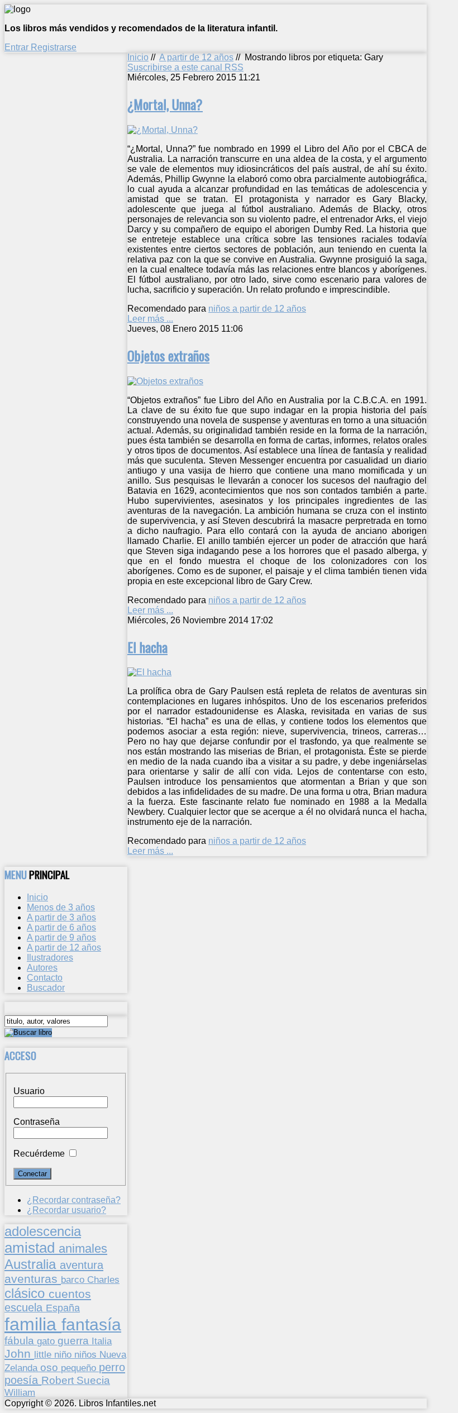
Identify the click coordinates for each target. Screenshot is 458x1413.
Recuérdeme (39, 1153)
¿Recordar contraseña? (74, 1200)
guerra (75, 1341)
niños (86, 1354)
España (63, 1308)
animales (83, 1249)
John (19, 1353)
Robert (59, 1380)
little (44, 1354)
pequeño (80, 1367)
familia (32, 1324)
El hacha (147, 647)
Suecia (93, 1380)
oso (50, 1367)
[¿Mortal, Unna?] (162, 130)
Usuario (29, 1091)
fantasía (91, 1324)
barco (74, 1279)
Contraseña (36, 1121)
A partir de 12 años (196, 57)
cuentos (70, 1293)
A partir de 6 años (61, 927)
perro (112, 1367)
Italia (102, 1341)
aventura (81, 1264)
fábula (20, 1341)
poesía (22, 1380)
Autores (42, 967)
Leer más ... (150, 318)
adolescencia (42, 1231)
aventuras (32, 1278)
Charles (103, 1279)
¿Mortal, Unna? (165, 104)
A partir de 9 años (61, 937)
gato (47, 1341)
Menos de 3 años (61, 907)
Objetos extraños (168, 355)
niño (64, 1354)
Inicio (138, 57)
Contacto (45, 977)
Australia (32, 1264)
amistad (31, 1247)
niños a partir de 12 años (257, 308)
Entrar (17, 47)
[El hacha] (149, 672)
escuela (25, 1307)
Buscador (46, 987)
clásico (26, 1293)
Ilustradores (50, 957)
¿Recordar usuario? (66, 1210)
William (19, 1392)
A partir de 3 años (61, 917)
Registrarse (54, 47)
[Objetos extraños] (165, 381)
